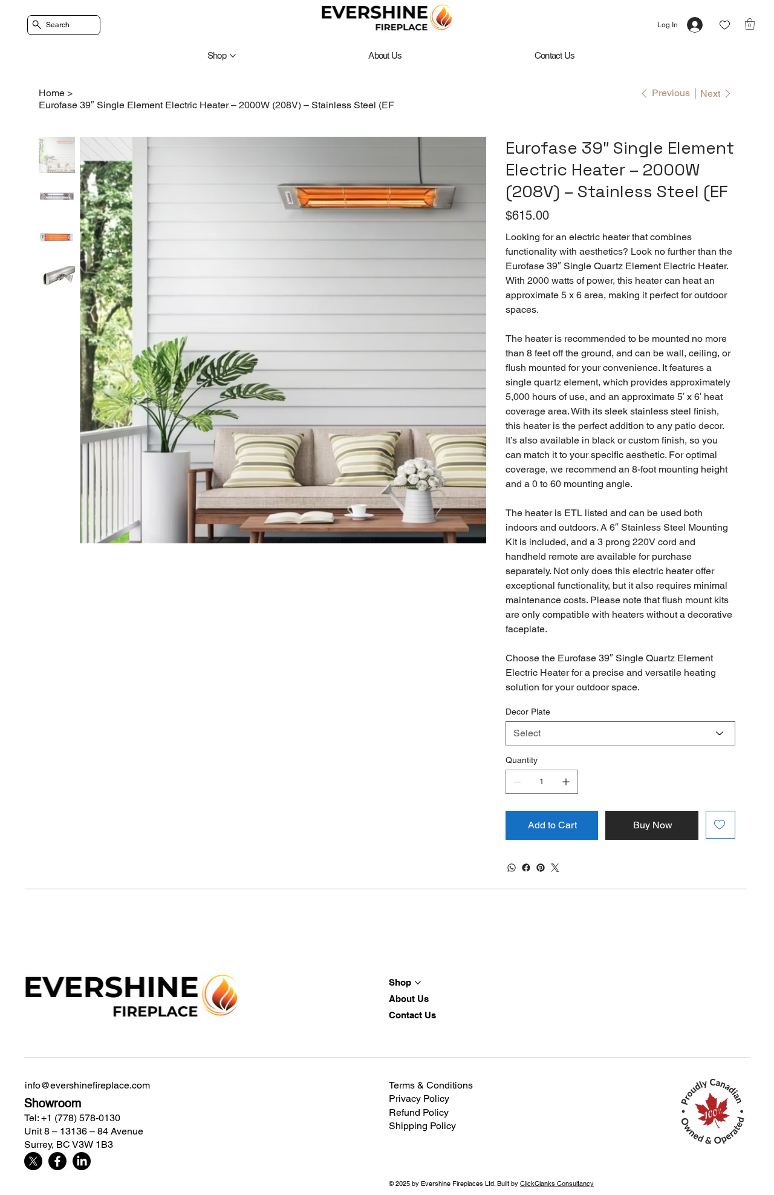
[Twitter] (555, 868)
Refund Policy (419, 1112)
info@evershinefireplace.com (87, 1085)
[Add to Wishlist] (720, 825)
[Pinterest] (541, 868)
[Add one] (566, 782)
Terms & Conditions (431, 1085)
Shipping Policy (422, 1125)
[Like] (724, 25)
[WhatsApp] (512, 868)
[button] (750, 24)
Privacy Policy (419, 1098)
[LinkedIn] (82, 1161)
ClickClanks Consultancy (557, 1183)
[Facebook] (526, 868)
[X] (33, 1161)
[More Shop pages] (233, 56)
